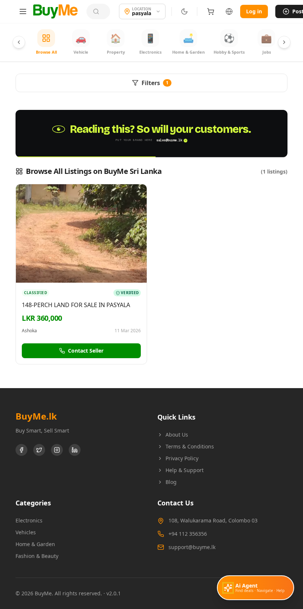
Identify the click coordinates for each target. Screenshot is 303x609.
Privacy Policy (182, 458)
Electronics (29, 520)
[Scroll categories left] (19, 42)
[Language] (229, 11)
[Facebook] (21, 450)
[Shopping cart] (210, 11)
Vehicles (26, 532)
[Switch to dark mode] (184, 11)
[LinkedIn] (75, 450)
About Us (177, 434)
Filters (155, 83)
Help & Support (185, 470)
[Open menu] (23, 11)
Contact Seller (85, 350)
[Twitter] (39, 450)
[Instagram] (57, 450)
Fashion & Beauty (37, 555)
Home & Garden (35, 544)
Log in (254, 11)
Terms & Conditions (190, 446)
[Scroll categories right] (284, 42)
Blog (171, 481)
